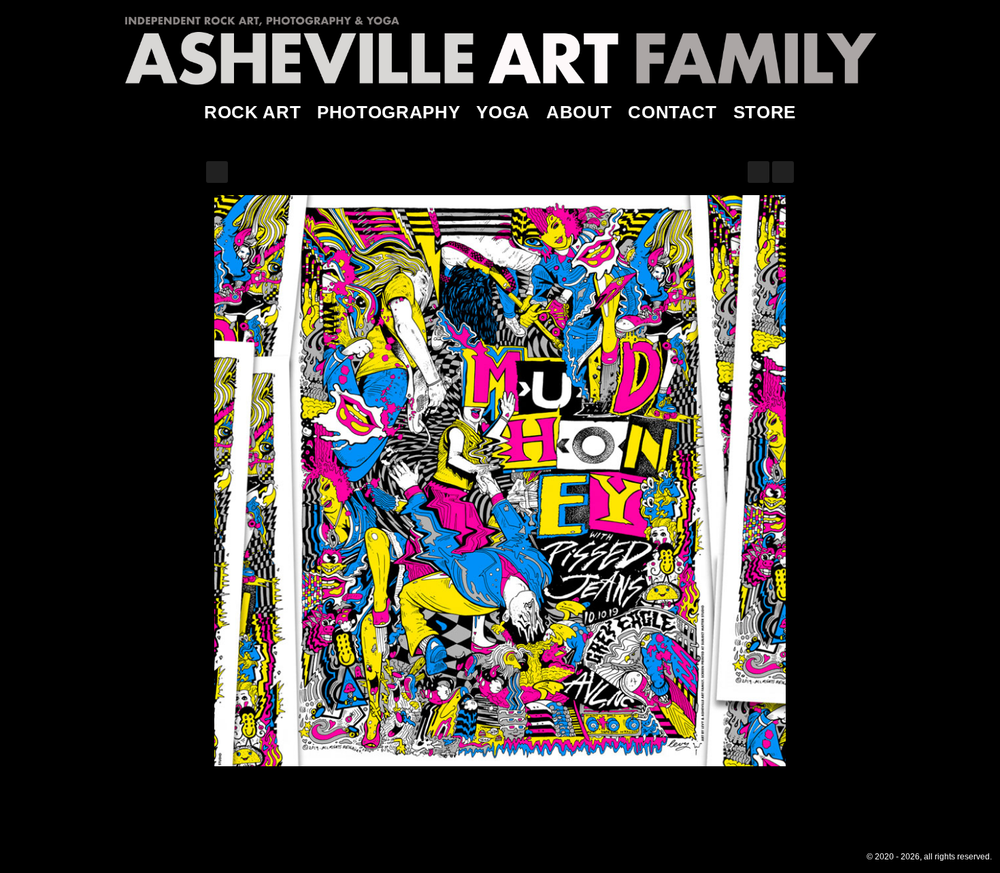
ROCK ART (252, 112)
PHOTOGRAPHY (388, 112)
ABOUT (579, 112)
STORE (764, 112)
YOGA (503, 112)
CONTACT (672, 112)
